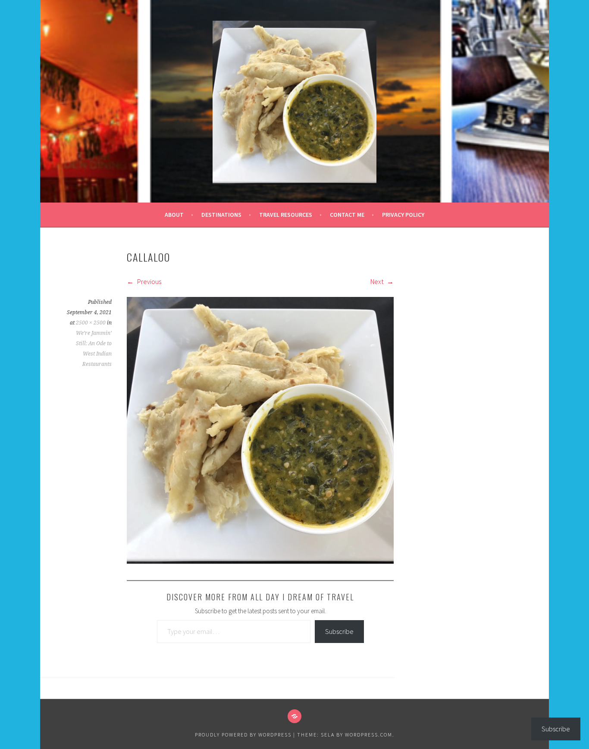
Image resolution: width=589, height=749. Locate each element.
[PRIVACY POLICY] (294, 716)
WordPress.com (368, 734)
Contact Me (347, 214)
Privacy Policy (403, 214)
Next (377, 281)
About (174, 214)
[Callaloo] (260, 561)
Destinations (221, 214)
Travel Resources (285, 214)
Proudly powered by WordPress (243, 734)
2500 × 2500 (91, 323)
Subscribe (339, 631)
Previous (148, 281)
